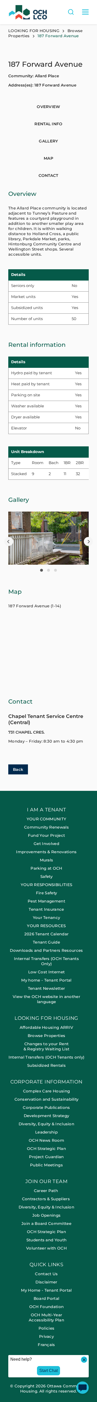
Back (18, 769)
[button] (8, 541)
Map (48, 158)
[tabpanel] (48, 538)
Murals (46, 860)
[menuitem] (48, 911)
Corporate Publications (46, 1107)
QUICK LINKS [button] (46, 1264)
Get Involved (46, 843)
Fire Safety (46, 892)
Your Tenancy (46, 917)
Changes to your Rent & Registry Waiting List (46, 1046)
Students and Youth (46, 1239)
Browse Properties (46, 1035)
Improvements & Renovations (46, 851)
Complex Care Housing (46, 1091)
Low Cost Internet (46, 971)
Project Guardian (46, 1156)
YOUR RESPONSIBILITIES (46, 884)
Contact (48, 175)
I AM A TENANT (46, 810)
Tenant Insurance (46, 909)
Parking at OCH (46, 868)
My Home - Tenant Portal (46, 1290)
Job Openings (46, 1215)
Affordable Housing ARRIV (46, 1027)
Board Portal (46, 1298)
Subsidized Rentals (46, 1065)
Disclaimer (46, 1282)
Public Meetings (46, 1165)
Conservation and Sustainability (46, 1099)
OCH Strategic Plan (46, 1148)
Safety (46, 876)
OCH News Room (46, 1140)
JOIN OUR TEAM (46, 1181)
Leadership (46, 1132)
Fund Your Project (46, 835)
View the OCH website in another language (46, 999)
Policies (47, 1328)
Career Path (46, 1190)
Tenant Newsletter (46, 988)
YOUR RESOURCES (46, 925)
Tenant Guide (46, 942)
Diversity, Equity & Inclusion (46, 1123)
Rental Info (48, 123)
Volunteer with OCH (46, 1248)
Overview (48, 106)
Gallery (48, 141)
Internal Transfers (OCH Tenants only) (47, 1057)
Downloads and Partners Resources (46, 950)
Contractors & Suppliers (46, 1198)
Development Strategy (46, 1115)
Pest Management (46, 901)
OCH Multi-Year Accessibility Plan (46, 1317)
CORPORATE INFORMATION (46, 1082)
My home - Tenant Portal (46, 980)
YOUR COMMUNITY (46, 819)
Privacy (46, 1336)
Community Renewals (46, 827)
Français (46, 1344)
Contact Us (46, 1273)
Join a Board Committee (46, 1223)
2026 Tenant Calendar (46, 934)
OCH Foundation (46, 1306)
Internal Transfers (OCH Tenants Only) (46, 961)
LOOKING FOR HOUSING (33, 30)
